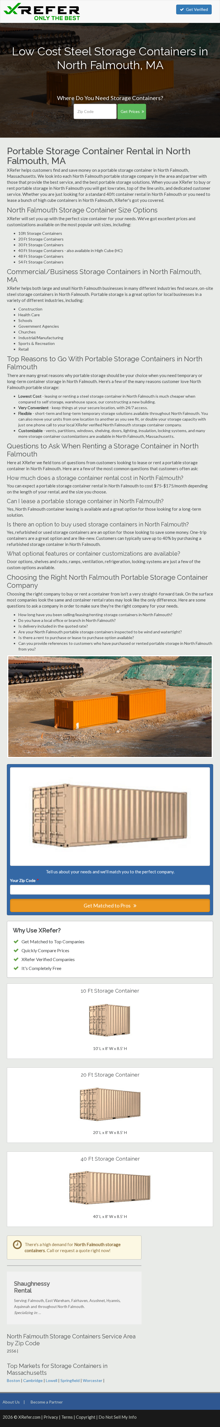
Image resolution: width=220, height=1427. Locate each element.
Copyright (85, 1417)
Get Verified (197, 9)
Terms (67, 1417)
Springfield (70, 1380)
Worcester (92, 1380)
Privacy (51, 1417)
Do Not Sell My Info (118, 1417)
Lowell (51, 1380)
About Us (11, 1401)
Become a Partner (47, 1401)
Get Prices (130, 111)
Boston (13, 1380)
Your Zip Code (24, 880)
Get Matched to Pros (107, 905)
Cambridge (33, 1380)
